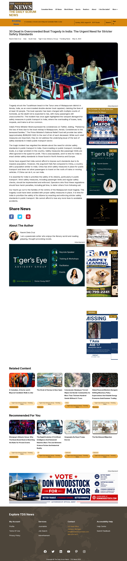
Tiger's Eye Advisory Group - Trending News (54, 39)
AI (38, 452)
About (94, 9)
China (66, 402)
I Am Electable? (104, 9)
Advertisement (44, 535)
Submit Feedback (103, 531)
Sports (78, 9)
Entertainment (14, 407)
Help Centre (101, 526)
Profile (11, 526)
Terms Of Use (14, 531)
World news (68, 9)
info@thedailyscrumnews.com (78, 532)
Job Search (42, 531)
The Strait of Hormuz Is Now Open (34, 22)
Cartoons (40, 407)
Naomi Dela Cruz (27, 232)
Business (95, 407)
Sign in (114, 22)
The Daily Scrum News (22, 13)
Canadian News (47, 9)
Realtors (86, 9)
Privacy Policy (14, 535)
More (114, 9)
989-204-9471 (73, 534)
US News (58, 9)
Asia (24, 39)
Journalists (42, 526)
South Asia (32, 39)
